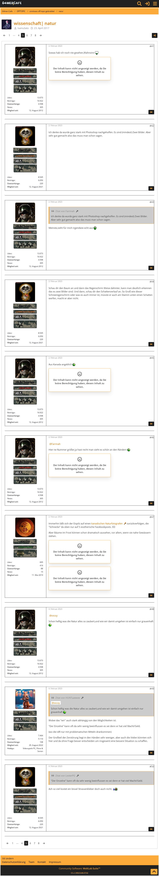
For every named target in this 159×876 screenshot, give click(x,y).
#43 (152, 202)
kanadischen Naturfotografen (107, 523)
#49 (152, 688)
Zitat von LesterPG (65, 775)
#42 (152, 125)
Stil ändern (8, 858)
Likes (9, 97)
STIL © (79, 873)
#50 (152, 766)
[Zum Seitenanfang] (154, 871)
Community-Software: (79, 868)
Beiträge (11, 101)
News (9, 107)
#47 (152, 516)
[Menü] (155, 4)
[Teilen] (154, 35)
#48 (152, 609)
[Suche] (139, 4)
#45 (152, 357)
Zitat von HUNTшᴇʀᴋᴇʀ (67, 697)
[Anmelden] (147, 3)
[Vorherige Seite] (4, 35)
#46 (152, 437)
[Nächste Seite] (40, 35)
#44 (152, 281)
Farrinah (55, 443)
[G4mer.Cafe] (12, 3)
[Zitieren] (151, 112)
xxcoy (54, 615)
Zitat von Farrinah (65, 211)
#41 (152, 46)
